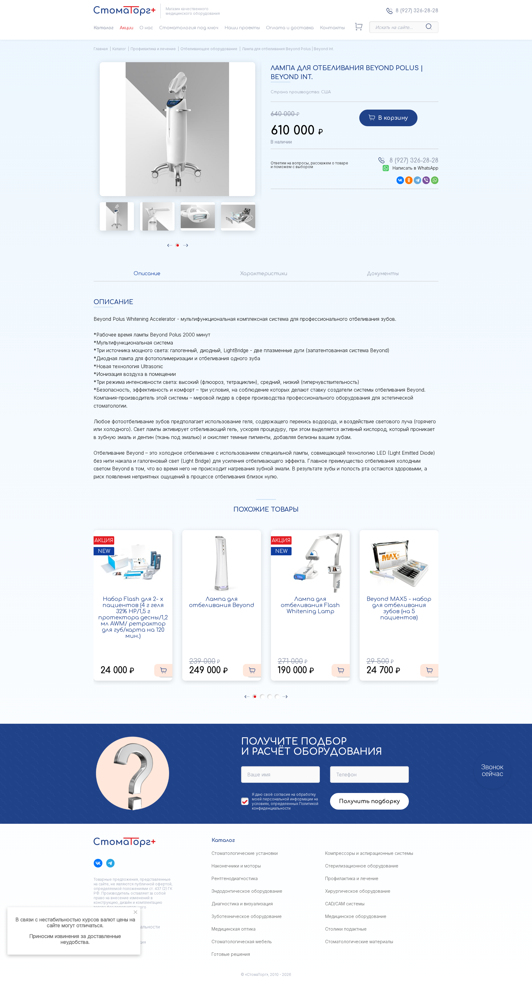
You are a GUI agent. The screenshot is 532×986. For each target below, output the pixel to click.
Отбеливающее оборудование (208, 48)
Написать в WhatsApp (415, 168)
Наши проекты (242, 28)
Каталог (104, 28)
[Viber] (426, 180)
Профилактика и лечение (153, 48)
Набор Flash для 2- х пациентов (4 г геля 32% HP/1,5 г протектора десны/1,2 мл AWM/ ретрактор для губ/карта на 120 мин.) (133, 617)
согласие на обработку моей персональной (284, 796)
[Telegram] (417, 180)
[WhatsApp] (434, 180)
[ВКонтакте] (400, 180)
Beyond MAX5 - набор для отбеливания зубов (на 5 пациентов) (399, 608)
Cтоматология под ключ (188, 28)
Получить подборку (369, 801)
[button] (169, 245)
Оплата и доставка (290, 28)
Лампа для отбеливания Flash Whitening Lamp (310, 605)
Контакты (332, 28)
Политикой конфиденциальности (285, 806)
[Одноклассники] (409, 180)
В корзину (393, 118)
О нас (146, 28)
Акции (126, 28)
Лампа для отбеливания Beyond (221, 602)
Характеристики (263, 273)
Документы (383, 273)
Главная (101, 48)
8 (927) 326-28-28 (417, 11)
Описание (147, 273)
